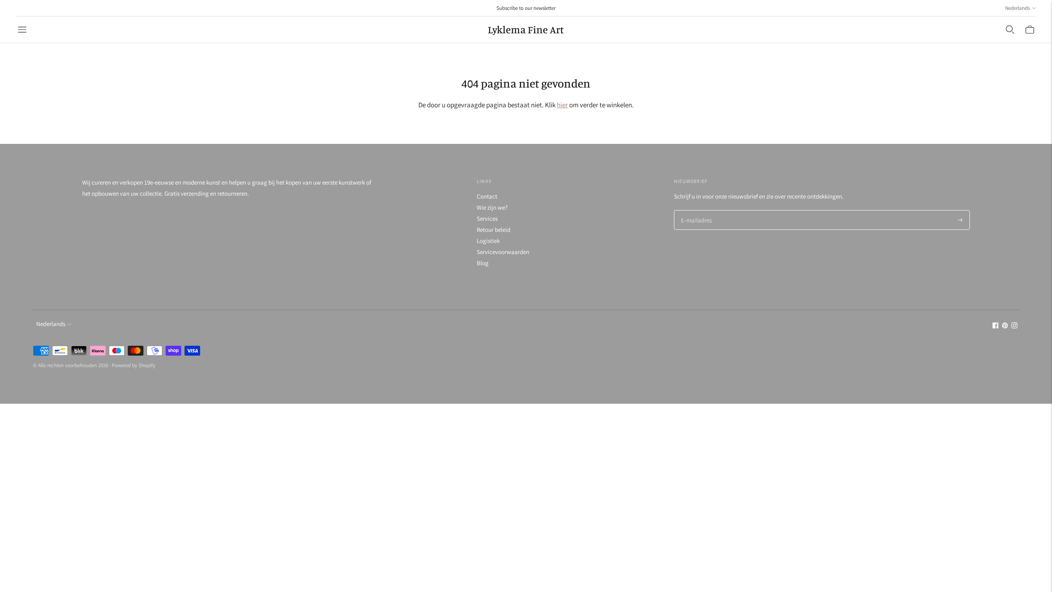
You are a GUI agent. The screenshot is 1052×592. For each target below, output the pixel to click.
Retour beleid (493, 230)
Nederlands (1017, 8)
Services (487, 218)
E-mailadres (695, 210)
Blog (483, 263)
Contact (487, 196)
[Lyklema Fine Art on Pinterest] (1005, 326)
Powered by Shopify (133, 365)
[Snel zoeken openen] (1010, 30)
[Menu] (22, 30)
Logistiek (488, 241)
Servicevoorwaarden (503, 252)
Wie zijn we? (492, 207)
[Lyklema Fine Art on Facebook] (995, 326)
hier (562, 104)
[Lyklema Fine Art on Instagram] (1014, 326)
